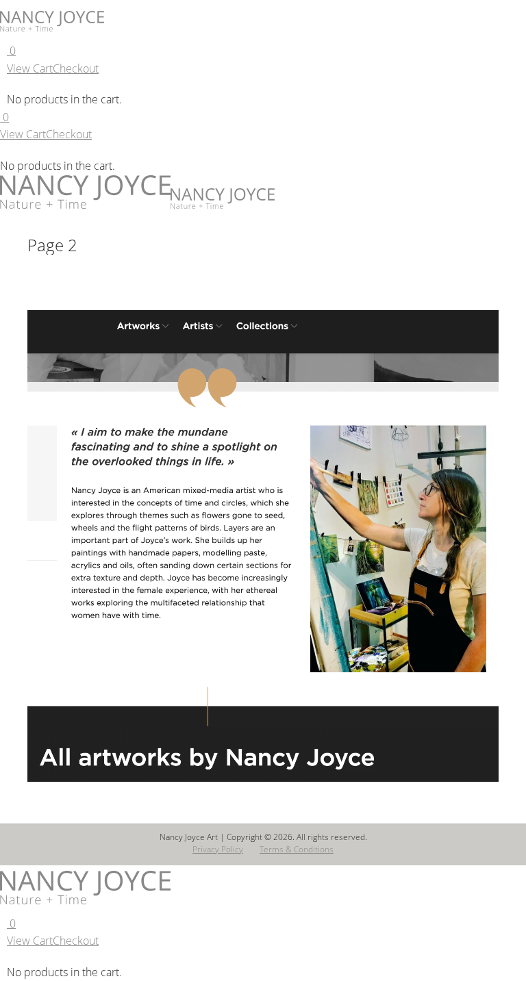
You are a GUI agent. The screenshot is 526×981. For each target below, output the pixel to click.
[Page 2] (263, 546)
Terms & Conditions (297, 849)
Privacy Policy (217, 849)
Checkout (76, 68)
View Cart (30, 68)
